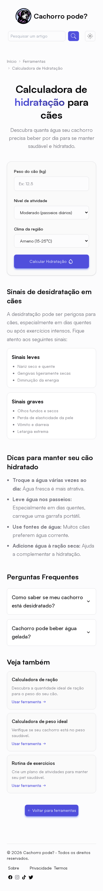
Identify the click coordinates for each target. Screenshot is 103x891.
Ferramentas (34, 61)
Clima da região (28, 228)
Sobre (13, 868)
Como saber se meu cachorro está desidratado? (47, 601)
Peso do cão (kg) (30, 171)
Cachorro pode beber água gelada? (44, 632)
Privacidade (41, 868)
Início (12, 61)
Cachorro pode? (61, 16)
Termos (61, 868)
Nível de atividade (30, 200)
